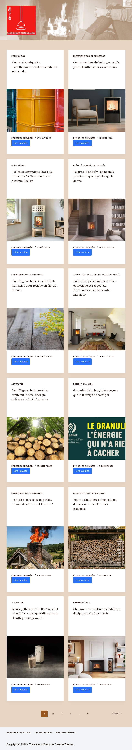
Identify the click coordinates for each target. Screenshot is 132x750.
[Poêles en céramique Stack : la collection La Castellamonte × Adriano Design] (35, 220)
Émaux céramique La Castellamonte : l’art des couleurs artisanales (34, 67)
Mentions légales (65, 733)
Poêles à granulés (83, 165)
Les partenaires (43, 733)
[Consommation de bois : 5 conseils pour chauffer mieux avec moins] (96, 110)
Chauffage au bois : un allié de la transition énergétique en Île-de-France (34, 285)
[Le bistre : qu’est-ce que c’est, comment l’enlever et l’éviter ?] (35, 547)
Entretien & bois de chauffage (89, 56)
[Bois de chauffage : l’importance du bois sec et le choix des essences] (96, 547)
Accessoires (17, 602)
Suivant (116, 713)
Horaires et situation (19, 733)
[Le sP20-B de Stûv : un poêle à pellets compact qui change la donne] (96, 220)
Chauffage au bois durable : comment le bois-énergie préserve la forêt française (30, 395)
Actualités (99, 165)
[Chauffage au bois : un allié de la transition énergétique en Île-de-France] (35, 329)
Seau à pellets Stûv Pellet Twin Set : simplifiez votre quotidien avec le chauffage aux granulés (34, 613)
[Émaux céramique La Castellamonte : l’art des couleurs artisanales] (35, 110)
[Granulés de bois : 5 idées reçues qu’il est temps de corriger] (96, 438)
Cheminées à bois (82, 602)
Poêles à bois (18, 56)
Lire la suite (22, 143)
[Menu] (124, 20)
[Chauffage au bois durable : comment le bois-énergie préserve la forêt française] (35, 438)
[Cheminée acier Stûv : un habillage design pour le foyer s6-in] (96, 657)
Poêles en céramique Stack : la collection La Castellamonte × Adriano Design (32, 176)
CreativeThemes (64, 744)
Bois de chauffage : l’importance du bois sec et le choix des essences (95, 504)
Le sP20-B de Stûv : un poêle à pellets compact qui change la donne (93, 176)
